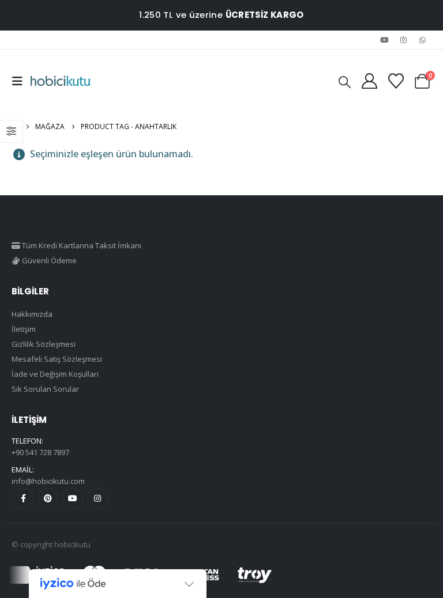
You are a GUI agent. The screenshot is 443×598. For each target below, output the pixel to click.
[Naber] (423, 40)
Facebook (23, 498)
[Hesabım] (369, 81)
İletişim (24, 329)
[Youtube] (384, 40)
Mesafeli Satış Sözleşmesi (57, 359)
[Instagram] (404, 40)
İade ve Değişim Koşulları (55, 374)
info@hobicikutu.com (48, 481)
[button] (21, 81)
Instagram (97, 498)
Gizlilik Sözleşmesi (44, 344)
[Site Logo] (60, 81)
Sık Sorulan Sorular (45, 389)
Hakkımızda (32, 314)
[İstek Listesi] (395, 81)
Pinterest (47, 498)
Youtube (72, 498)
